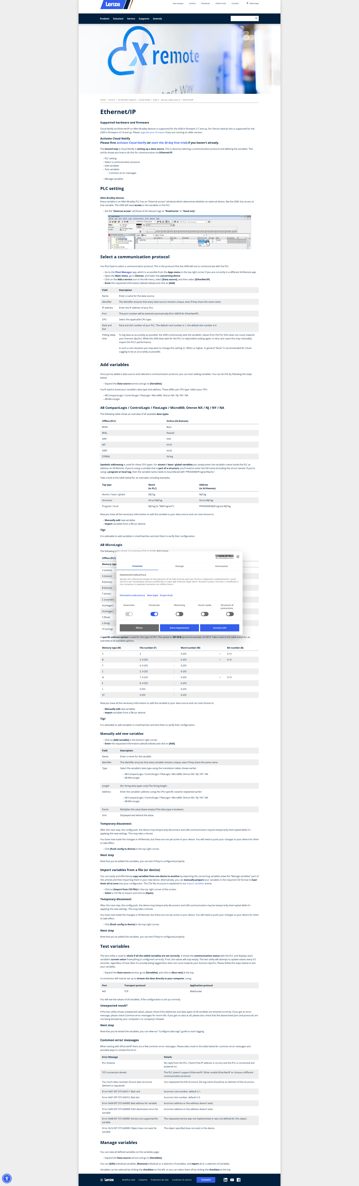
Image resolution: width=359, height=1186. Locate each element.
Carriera (192, 3)
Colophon (143, 1179)
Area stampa (178, 3)
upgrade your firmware (152, 132)
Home (103, 99)
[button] (7, 1178)
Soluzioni (118, 18)
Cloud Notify (144, 99)
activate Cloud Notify (131, 143)
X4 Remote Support (127, 99)
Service (131, 18)
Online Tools (221, 3)
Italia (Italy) (254, 3)
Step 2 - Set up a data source (166, 99)
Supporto (144, 18)
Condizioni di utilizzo (182, 1179)
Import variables (195, 883)
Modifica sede (128, 1179)
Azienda (157, 18)
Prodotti (104, 18)
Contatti (235, 3)
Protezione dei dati (160, 1179)
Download (205, 3)
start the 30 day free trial (168, 143)
